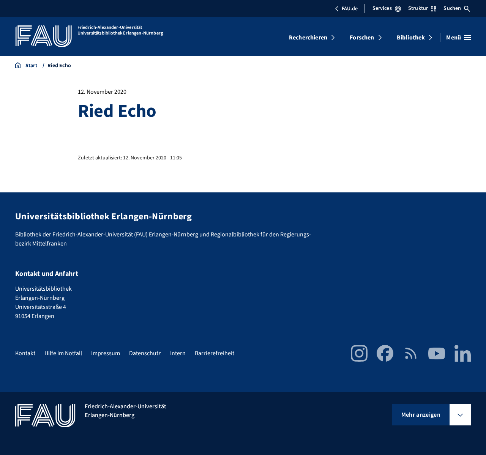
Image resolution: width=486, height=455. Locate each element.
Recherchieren (308, 37)
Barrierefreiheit (214, 353)
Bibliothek (411, 37)
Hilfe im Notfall (63, 353)
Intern (178, 353)
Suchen (452, 8)
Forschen (362, 37)
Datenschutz (145, 353)
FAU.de (350, 9)
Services (382, 8)
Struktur (418, 8)
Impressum (105, 353)
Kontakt (25, 353)
